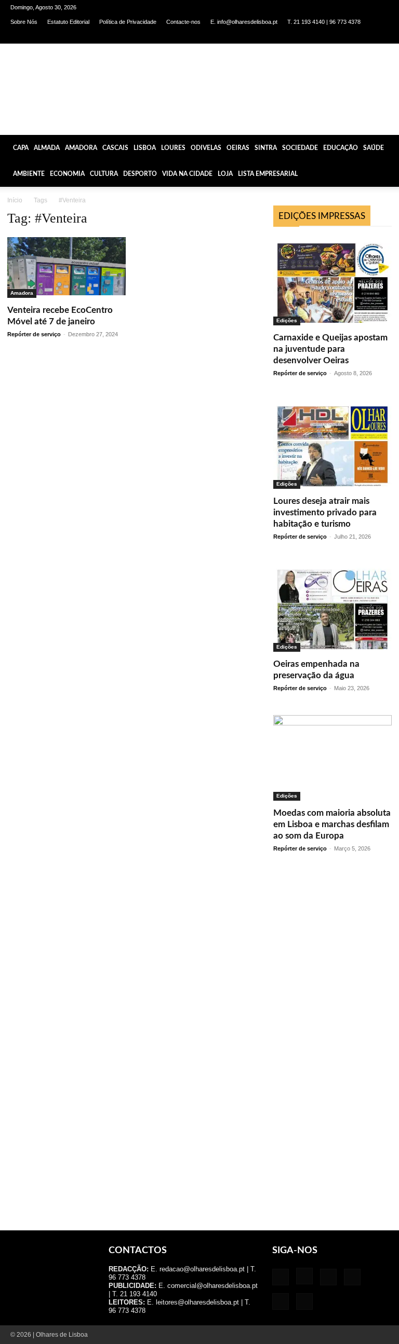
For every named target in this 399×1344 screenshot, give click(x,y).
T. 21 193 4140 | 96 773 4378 (324, 22)
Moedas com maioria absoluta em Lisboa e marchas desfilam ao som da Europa (332, 824)
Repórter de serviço (34, 334)
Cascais (115, 148)
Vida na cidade (187, 174)
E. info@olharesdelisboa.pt (243, 22)
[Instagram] (312, 36)
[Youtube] (381, 36)
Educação (340, 148)
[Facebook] (295, 36)
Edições (286, 320)
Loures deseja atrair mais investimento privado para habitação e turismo (325, 512)
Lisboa (145, 148)
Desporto (140, 174)
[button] (386, 147)
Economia (67, 174)
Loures (173, 148)
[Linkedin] (329, 36)
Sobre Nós (23, 22)
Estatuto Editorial (68, 22)
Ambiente (29, 174)
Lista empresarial (268, 174)
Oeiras (238, 148)
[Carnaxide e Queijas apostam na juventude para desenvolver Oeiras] (332, 281)
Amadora (81, 148)
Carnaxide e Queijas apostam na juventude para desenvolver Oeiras (330, 349)
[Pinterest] (346, 36)
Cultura (104, 174)
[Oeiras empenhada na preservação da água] (332, 608)
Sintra (266, 148)
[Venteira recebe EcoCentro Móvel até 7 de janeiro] (66, 267)
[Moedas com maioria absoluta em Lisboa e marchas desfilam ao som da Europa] (332, 758)
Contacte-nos (183, 22)
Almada (47, 148)
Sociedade (300, 148)
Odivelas (206, 148)
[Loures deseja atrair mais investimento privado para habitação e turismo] (332, 444)
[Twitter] (363, 36)
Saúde (373, 148)
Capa (21, 148)
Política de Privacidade (127, 22)
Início (14, 200)
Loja (225, 174)
